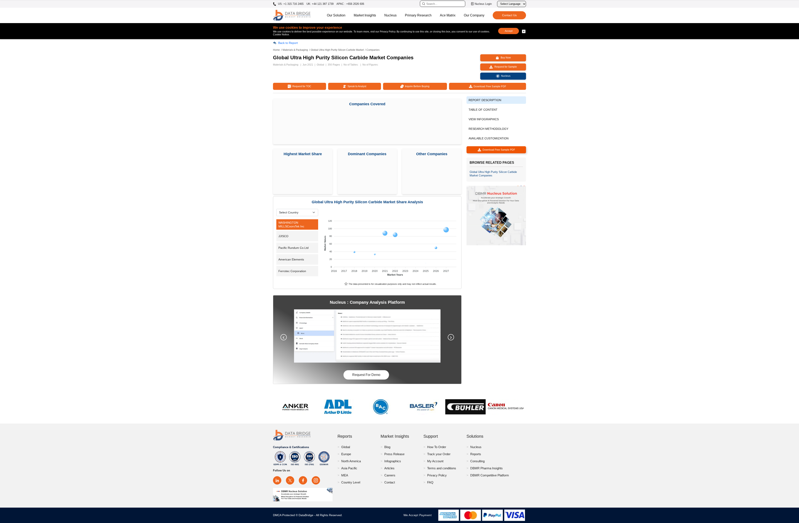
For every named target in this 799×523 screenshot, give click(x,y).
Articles (389, 468)
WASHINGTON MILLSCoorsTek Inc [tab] (291, 224)
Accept (508, 31)
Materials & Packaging (295, 49)
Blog (387, 447)
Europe (346, 454)
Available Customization (489, 138)
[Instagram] (316, 480)
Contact (389, 482)
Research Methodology (488, 128)
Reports (475, 454)
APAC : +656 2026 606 (350, 3)
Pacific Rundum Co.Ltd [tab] (293, 247)
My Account (435, 461)
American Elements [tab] (291, 259)
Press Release (394, 454)
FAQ (430, 482)
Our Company (474, 15)
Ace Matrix (447, 15)
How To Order (436, 447)
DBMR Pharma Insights (486, 468)
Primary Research (418, 15)
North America (351, 461)
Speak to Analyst (356, 86)
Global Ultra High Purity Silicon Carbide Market (337, 49)
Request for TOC (301, 86)
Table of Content (483, 109)
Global (345, 447)
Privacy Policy (437, 475)
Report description (485, 100)
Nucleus (390, 15)
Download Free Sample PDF (489, 86)
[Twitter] (290, 480)
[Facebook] (303, 480)
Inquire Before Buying (416, 86)
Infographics (392, 461)
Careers (389, 475)
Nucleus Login (483, 3)
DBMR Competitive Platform (489, 475)
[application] (390, 246)
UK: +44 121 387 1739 (320, 3)
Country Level (350, 482)
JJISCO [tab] (283, 236)
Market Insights (365, 15)
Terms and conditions (441, 468)
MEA (344, 475)
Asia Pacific (349, 468)
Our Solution (336, 15)
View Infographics (484, 119)
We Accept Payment (418, 515)
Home (276, 49)
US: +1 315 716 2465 (290, 3)
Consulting (477, 461)
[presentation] (283, 337)
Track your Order (438, 454)
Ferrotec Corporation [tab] (292, 271)
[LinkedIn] (277, 480)
